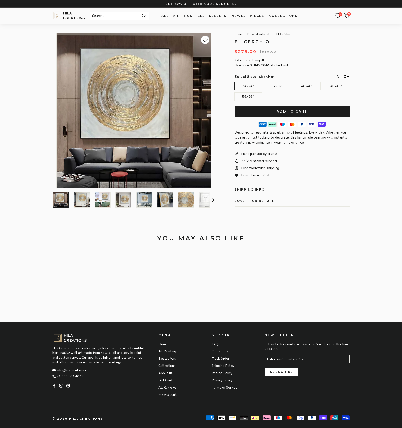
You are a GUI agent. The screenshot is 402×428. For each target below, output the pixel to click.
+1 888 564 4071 (70, 376)
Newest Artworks (259, 34)
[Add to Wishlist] (205, 40)
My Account (167, 395)
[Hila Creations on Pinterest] (68, 385)
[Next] (212, 199)
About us (165, 373)
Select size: (245, 77)
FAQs (216, 344)
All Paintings (176, 16)
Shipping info (249, 189)
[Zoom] (134, 110)
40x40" (307, 86)
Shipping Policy (223, 366)
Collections (283, 16)
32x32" (277, 86)
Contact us (220, 351)
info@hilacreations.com (74, 370)
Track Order (220, 359)
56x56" (248, 96)
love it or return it (257, 201)
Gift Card (165, 380)
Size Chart (267, 77)
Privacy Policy (222, 380)
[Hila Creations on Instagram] (61, 385)
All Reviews (167, 387)
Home (238, 34)
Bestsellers (167, 359)
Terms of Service (224, 387)
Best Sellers (212, 16)
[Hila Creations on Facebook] (54, 385)
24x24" (248, 86)
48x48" (336, 86)
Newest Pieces (248, 16)
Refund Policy (222, 373)
